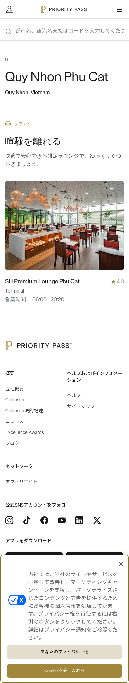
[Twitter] (97, 520)
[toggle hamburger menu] (120, 9)
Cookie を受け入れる (64, 670)
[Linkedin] (79, 520)
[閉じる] (121, 564)
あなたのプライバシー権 (64, 652)
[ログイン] (9, 9)
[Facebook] (44, 520)
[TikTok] (27, 520)
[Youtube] (62, 520)
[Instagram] (9, 520)
